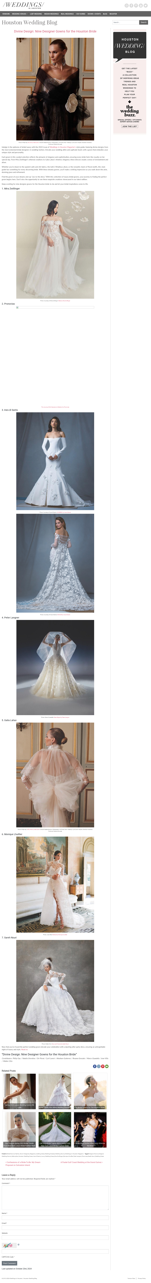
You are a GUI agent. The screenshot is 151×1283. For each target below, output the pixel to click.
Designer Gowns (93, 1153)
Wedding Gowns (60, 1153)
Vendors (6, 14)
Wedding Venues (19, 14)
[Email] (107, 1066)
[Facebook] (94, 1066)
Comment (6, 1183)
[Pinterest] (103, 1066)
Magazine (33, 1153)
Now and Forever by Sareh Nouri (60, 1044)
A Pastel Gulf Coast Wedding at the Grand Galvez (81, 1162)
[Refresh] (18, 1244)
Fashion (17, 1153)
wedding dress (40, 1153)
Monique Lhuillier (68, 1156)
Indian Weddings (51, 14)
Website (5, 1233)
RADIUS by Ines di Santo (64, 614)
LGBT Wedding (36, 14)
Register (113, 14)
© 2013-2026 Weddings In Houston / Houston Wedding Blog (19, 1278)
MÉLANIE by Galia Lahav (33, 829)
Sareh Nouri (91, 1156)
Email (4, 1223)
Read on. (25, 1049)
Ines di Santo (37, 1156)
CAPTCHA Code (7, 1257)
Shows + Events (94, 14)
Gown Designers (24, 1153)
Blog (105, 14)
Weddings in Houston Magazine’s (63, 147)
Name (4, 1213)
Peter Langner (77, 1156)
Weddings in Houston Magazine (74, 1153)
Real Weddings (67, 14)
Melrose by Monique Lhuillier (59, 934)
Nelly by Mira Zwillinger (64, 300)
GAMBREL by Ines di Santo (64, 512)
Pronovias (85, 1156)
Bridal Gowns (10, 1153)
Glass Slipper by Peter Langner (61, 717)
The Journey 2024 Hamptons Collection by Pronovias (55, 407)
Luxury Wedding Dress (47, 1156)
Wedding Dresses (50, 1153)
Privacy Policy (142, 1278)
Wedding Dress (99, 1156)
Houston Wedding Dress (26, 1156)
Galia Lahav (15, 1156)
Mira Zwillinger (58, 1156)
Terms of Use (131, 1278)
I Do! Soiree (80, 14)
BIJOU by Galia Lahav (33, 142)
